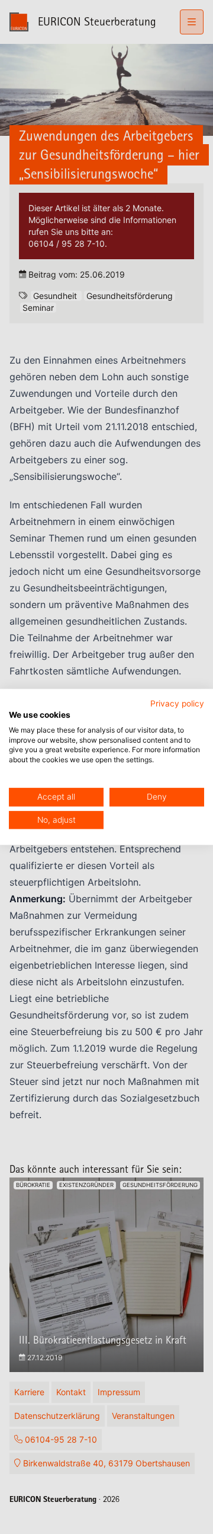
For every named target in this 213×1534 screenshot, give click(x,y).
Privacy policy (177, 703)
